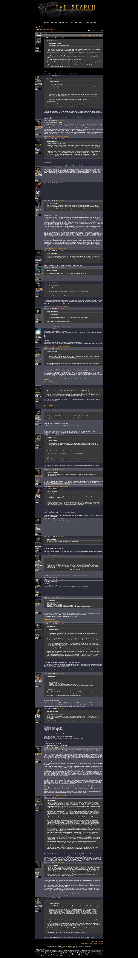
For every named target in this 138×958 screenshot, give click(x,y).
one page (45, 33)
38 (59, 250)
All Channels (39, 26)
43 (59, 348)
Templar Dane (38, 562)
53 (59, 597)
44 (59, 386)
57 (59, 747)
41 (59, 308)
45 (59, 409)
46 (59, 434)
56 (59, 708)
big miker (37, 335)
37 (59, 200)
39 (59, 267)
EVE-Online (62, 947)
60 (58, 897)
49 (59, 518)
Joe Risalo (37, 416)
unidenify (37, 585)
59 (59, 862)
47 (58, 469)
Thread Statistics (85, 35)
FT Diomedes (38, 144)
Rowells (37, 188)
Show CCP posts (94, 35)
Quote (62, 37)
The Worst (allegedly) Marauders (46, 29)
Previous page (88, 943)
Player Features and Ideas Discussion (46, 28)
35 (59, 167)
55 (59, 673)
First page (82, 943)
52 (59, 579)
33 (59, 120)
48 (59, 488)
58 (59, 797)
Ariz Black (37, 524)
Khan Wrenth (38, 126)
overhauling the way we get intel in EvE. (59, 136)
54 (59, 623)
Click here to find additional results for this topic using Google (49, 31)
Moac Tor (37, 354)
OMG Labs (64, 946)
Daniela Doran (38, 43)
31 (59, 37)
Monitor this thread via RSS (95, 30)
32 (59, 75)
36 (59, 182)
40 (59, 282)
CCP (77, 947)
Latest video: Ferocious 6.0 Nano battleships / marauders (57, 346)
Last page (100, 943)
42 (59, 328)
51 (59, 555)
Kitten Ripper (38, 256)
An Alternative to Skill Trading (51, 384)
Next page (95, 943)
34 (59, 138)
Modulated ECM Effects (49, 381)
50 (59, 536)
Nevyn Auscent (39, 273)
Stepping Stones (81, 165)
